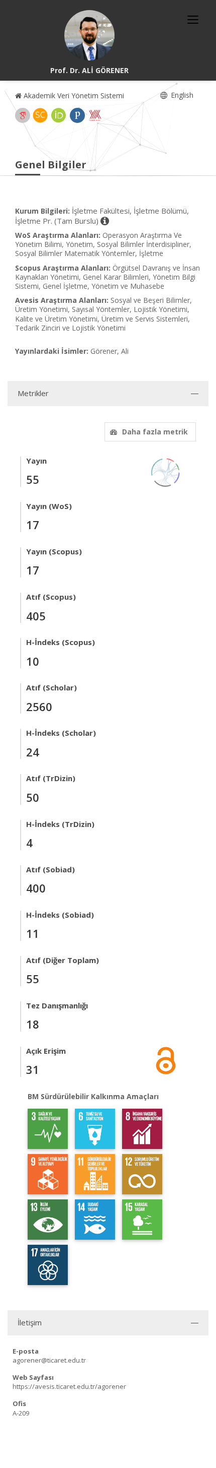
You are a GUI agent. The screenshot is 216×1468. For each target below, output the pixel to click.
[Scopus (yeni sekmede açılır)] (40, 115)
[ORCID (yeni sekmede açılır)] (58, 115)
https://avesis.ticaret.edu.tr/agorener (69, 1386)
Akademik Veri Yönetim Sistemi (73, 95)
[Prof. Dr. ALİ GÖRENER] (89, 35)
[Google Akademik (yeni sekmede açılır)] (22, 115)
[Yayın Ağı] (165, 471)
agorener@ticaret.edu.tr (49, 1360)
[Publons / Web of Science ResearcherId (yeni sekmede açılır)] (77, 115)
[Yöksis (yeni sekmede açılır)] (94, 115)
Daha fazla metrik (155, 431)
